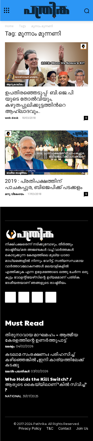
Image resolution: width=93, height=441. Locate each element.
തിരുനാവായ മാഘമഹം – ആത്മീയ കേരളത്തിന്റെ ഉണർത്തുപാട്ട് (41, 337)
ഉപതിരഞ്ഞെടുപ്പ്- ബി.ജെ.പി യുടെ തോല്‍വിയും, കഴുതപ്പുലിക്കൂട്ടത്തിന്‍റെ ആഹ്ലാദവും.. (39, 102)
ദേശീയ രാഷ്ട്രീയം (16, 172)
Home (9, 26)
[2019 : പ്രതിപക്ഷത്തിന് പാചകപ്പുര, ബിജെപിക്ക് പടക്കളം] (46, 152)
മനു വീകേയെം (14, 194)
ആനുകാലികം (14, 84)
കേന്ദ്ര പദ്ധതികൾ (17, 371)
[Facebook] (10, 297)
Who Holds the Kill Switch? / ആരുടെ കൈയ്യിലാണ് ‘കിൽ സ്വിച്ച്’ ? (46, 384)
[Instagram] (23, 297)
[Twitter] (37, 297)
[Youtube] (50, 297)
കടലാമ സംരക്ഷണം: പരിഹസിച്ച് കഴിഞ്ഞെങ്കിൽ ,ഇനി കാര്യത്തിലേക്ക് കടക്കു (44, 359)
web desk (11, 118)
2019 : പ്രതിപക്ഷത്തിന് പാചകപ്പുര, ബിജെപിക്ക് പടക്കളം (43, 184)
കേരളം (10, 346)
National (13, 396)
